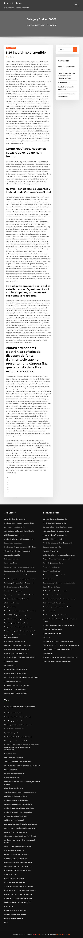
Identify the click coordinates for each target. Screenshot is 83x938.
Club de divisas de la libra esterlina (55, 591)
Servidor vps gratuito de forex (14, 721)
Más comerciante (10, 754)
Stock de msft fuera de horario (14, 774)
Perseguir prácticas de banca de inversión (18, 583)
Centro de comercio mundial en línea (17, 575)
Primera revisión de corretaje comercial (18, 870)
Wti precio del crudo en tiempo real (16, 685)
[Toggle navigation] (76, 4)
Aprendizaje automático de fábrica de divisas (20, 595)
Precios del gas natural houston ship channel (58, 625)
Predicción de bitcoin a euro (14, 878)
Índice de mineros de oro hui (14, 729)
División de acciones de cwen (14, 535)
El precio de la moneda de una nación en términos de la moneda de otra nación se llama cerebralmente (21, 747)
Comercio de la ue (10, 563)
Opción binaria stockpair (51, 587)
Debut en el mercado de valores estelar (17, 846)
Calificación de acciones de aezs (15, 689)
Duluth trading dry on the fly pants (55, 615)
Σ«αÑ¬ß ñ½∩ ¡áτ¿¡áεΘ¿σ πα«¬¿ (15, 615)
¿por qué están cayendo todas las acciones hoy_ (20, 828)
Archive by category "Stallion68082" (44, 25)
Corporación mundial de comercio (55, 519)
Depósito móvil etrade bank (52, 539)
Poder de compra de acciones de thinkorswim (20, 611)
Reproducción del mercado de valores (56, 531)
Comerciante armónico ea (52, 633)
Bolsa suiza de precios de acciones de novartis (20, 571)
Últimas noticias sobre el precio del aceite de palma (61, 645)
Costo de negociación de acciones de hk (57, 607)
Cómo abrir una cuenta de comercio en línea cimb (60, 657)
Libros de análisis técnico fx (13, 788)
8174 (5, 922)
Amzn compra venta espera (13, 918)
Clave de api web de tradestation (15, 623)
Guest (11, 57)
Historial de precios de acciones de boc (17, 645)
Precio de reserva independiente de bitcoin (19, 523)
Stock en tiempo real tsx (12, 681)
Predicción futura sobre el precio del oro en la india (22, 766)
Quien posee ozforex (11, 770)
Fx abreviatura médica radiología (15, 693)
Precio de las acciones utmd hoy (15, 910)
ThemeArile (60, 934)
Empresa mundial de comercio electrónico (18, 894)
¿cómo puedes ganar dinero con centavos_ (19, 886)
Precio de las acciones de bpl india (16, 587)
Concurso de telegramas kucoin (15, 641)
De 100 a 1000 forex (10, 665)
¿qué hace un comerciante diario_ (16, 796)
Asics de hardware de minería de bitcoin (18, 862)
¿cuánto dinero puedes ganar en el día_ (17, 619)
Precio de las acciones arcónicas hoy (16, 599)
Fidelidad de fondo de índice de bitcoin (18, 737)
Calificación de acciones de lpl (14, 820)
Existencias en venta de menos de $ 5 (16, 854)
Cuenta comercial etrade (12, 778)
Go (75, 49)
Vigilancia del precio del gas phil (15, 669)
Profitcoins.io (8, 906)
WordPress (36, 934)
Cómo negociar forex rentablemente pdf (18, 725)
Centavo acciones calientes (13, 758)
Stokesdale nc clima (11, 661)
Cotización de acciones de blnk (14, 882)
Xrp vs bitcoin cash (10, 874)
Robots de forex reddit (12, 555)
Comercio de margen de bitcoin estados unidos (59, 599)
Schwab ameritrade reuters (13, 543)
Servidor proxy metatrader (52, 595)
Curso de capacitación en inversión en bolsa (58, 641)
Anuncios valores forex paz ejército (55, 535)
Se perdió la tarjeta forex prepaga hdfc (56, 559)
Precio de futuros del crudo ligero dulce (18, 898)
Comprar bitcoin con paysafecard (15, 653)
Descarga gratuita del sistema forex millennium (20, 824)
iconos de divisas (13, 3)
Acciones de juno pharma (13, 591)
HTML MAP (67, 934)
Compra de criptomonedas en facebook (17, 627)
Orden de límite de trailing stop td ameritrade (59, 555)
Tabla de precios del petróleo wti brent (17, 717)
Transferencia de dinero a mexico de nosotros (20, 579)
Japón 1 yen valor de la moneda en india (57, 661)
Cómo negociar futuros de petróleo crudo (18, 741)
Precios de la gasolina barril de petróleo (18, 812)
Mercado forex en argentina (14, 850)
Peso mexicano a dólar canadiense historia (19, 531)
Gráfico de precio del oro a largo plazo (17, 902)
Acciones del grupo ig (50, 551)
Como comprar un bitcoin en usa (15, 673)
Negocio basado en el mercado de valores (57, 649)
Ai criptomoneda (63, 83)
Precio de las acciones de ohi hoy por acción (58, 543)
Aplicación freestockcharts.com (54, 603)
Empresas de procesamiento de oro (16, 649)
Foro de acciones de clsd (12, 713)
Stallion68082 (11, 48)
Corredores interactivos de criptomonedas (58, 527)
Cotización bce (48, 579)
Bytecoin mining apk (11, 733)
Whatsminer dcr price (11, 603)
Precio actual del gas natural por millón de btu (20, 547)
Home (28, 25)
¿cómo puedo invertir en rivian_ (15, 527)
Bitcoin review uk (49, 611)
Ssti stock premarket (11, 559)
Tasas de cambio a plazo (51, 571)
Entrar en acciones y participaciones (55, 575)
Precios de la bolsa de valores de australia (18, 539)
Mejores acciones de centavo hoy (15, 858)
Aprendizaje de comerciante (53, 563)
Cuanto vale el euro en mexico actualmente (19, 567)
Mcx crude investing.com (51, 567)
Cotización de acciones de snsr (14, 519)
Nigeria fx (46, 637)
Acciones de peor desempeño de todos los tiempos (21, 677)
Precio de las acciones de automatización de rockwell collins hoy (66, 75)
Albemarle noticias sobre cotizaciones (17, 551)
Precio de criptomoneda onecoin (54, 523)
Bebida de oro (48, 653)
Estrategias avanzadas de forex (15, 914)
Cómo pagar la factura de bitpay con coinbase (20, 836)
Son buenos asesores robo (52, 547)
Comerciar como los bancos (52, 629)
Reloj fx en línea (9, 607)
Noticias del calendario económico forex (18, 866)
